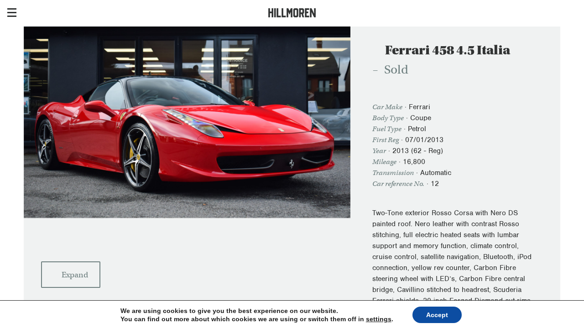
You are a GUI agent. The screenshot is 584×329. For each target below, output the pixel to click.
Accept (437, 314)
